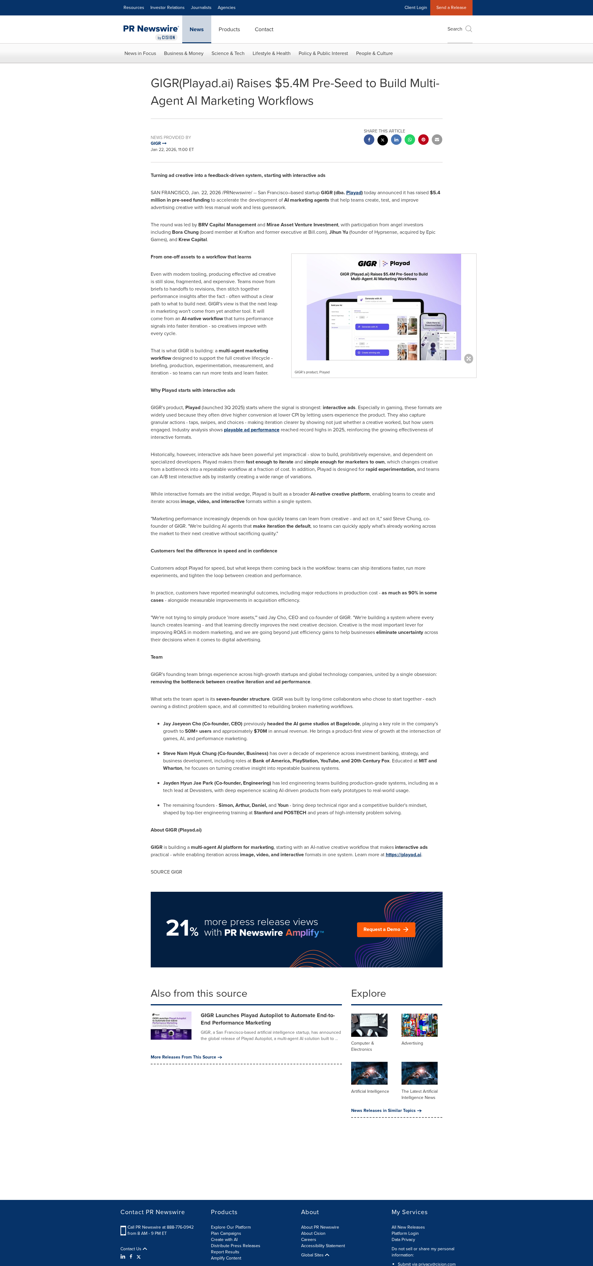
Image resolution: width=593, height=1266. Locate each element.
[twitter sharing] (382, 141)
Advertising (412, 1043)
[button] (384, 307)
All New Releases (408, 1227)
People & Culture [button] (374, 53)
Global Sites (313, 1255)
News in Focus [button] (140, 53)
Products (229, 29)
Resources (134, 7)
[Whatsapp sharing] (410, 140)
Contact (264, 29)
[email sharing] (437, 140)
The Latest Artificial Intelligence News (420, 1094)
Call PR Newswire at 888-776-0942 (161, 1227)
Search (455, 28)
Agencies (227, 7)
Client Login (416, 7)
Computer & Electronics (362, 1046)
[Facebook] (131, 1257)
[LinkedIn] (123, 1257)
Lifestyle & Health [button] (272, 53)
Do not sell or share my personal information (423, 1252)
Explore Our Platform (231, 1227)
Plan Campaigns (226, 1233)
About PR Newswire (320, 1227)
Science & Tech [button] (228, 53)
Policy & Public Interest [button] (323, 53)
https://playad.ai (403, 854)
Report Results (225, 1252)
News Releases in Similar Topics (383, 1111)
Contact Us (131, 1249)
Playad (353, 192)
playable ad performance (252, 429)
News (197, 29)
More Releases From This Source (183, 1057)
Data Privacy (403, 1239)
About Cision (313, 1233)
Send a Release (451, 7)
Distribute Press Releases (235, 1246)
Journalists (201, 7)
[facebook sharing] (369, 140)
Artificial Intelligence (370, 1091)
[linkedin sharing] (396, 140)
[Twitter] (138, 1257)
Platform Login (405, 1233)
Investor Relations (167, 7)
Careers (308, 1239)
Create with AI (224, 1239)
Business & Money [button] (184, 53)
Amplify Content (226, 1258)
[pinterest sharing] (423, 140)
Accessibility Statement (323, 1246)
